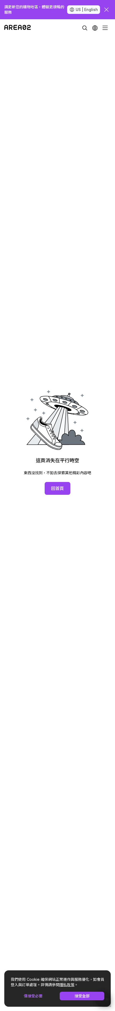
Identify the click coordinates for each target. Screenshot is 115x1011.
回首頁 (57, 488)
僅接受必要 (33, 996)
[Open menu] (105, 27)
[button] (94, 27)
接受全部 (82, 996)
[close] (106, 9)
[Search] (84, 27)
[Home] (17, 27)
